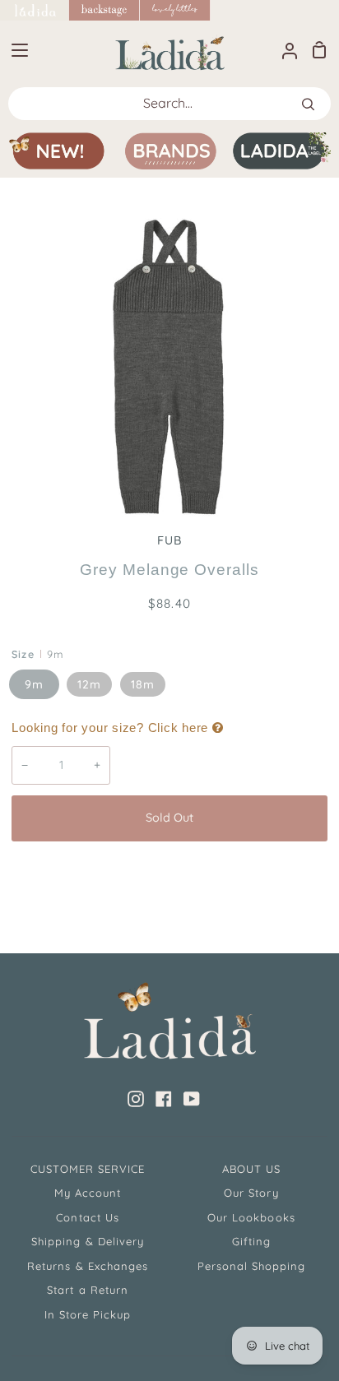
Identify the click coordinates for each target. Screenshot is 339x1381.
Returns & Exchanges (87, 1265)
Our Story (251, 1192)
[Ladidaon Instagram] (136, 1099)
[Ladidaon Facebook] (164, 1099)
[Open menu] (15, 50)
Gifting (251, 1241)
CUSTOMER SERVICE (88, 1168)
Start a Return (87, 1289)
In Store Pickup (88, 1314)
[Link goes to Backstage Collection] (104, 10)
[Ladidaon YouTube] (191, 1099)
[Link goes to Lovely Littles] (175, 10)
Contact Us (87, 1217)
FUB (169, 540)
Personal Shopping (251, 1265)
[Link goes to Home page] (34, 10)
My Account (87, 1192)
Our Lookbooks (251, 1217)
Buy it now (169, 872)
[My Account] (283, 50)
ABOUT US (251, 1168)
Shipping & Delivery (87, 1241)
